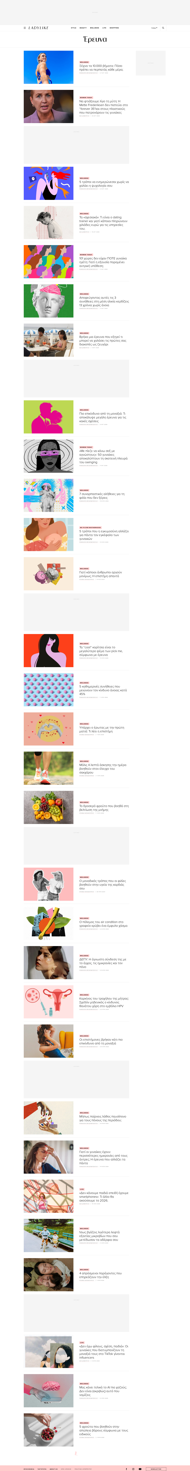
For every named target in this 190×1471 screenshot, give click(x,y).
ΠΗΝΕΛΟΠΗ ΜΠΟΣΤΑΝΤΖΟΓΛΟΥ (88, 73)
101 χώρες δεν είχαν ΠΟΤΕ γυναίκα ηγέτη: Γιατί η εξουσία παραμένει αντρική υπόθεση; (103, 262)
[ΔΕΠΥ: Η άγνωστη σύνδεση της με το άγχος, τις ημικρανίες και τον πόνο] (48, 962)
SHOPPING (114, 28)
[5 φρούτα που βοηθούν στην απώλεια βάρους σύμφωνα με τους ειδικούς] (48, 1429)
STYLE (73, 28)
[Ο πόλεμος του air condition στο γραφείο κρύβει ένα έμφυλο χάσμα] (48, 923)
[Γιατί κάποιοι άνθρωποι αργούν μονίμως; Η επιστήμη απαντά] (48, 573)
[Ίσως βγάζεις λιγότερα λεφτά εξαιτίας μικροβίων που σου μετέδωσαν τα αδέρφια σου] (48, 1235)
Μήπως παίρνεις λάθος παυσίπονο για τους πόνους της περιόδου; (102, 1118)
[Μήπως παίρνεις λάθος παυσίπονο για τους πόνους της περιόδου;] (48, 1117)
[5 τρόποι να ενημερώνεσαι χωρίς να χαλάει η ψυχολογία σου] (48, 183)
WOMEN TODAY (86, 97)
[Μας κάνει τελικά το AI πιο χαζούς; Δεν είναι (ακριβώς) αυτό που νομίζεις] (48, 1390)
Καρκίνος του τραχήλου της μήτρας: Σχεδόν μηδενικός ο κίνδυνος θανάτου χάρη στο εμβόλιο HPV (104, 1002)
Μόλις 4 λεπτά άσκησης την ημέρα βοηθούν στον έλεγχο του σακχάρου (102, 768)
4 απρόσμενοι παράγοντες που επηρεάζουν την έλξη (100, 1275)
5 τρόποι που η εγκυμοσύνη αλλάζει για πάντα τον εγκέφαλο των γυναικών (104, 535)
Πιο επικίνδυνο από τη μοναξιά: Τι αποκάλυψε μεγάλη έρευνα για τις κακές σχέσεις (102, 417)
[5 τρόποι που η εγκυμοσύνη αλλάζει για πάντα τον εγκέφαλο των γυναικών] (48, 534)
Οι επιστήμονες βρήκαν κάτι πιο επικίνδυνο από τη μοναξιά (101, 1041)
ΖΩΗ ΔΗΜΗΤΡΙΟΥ (84, 115)
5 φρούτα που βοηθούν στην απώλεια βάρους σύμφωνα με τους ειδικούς (103, 1430)
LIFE (104, 28)
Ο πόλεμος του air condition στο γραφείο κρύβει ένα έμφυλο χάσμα (103, 923)
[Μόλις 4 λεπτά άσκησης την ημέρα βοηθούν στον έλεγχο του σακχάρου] (48, 768)
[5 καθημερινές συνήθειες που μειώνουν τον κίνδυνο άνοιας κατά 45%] (48, 689)
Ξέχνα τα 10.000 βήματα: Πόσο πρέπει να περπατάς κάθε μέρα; (101, 67)
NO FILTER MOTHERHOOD (90, 527)
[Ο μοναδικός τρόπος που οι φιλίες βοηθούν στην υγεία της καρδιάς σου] (48, 884)
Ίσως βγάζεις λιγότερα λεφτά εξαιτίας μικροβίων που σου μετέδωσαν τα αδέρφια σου (99, 1236)
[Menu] (25, 28)
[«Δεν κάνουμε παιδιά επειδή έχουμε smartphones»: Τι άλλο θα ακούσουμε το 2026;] (48, 1196)
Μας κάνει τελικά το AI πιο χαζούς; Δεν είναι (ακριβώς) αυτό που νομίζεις (103, 1391)
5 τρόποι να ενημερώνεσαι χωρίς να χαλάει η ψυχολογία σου (104, 183)
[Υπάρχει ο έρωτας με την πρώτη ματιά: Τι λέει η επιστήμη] (48, 729)
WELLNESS (94, 28)
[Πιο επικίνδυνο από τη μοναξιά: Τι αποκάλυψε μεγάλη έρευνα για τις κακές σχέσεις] (48, 416)
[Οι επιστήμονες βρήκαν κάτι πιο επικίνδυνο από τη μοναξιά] (48, 1041)
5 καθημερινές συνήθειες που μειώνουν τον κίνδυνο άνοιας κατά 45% (103, 690)
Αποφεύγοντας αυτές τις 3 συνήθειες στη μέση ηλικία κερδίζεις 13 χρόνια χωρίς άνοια (104, 301)
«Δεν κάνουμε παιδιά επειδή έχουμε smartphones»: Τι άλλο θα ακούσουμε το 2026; (104, 1196)
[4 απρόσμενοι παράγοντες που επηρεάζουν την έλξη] (48, 1274)
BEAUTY (83, 28)
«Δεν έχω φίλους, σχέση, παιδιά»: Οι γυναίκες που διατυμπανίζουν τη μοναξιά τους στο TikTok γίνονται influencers (103, 1352)
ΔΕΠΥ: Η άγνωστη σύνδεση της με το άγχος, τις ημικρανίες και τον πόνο (102, 963)
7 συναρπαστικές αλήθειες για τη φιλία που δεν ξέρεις (101, 495)
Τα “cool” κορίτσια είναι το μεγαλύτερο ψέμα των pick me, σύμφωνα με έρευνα (101, 651)
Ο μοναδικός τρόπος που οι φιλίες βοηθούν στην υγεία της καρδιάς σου (102, 884)
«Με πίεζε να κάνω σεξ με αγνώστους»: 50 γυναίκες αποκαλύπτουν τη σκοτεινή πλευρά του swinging (103, 456)
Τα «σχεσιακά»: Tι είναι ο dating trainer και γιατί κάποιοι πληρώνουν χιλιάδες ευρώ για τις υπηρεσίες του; (103, 223)
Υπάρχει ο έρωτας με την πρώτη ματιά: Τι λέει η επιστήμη (101, 729)
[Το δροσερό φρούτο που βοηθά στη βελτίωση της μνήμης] (48, 807)
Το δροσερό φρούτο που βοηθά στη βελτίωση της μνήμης (104, 808)
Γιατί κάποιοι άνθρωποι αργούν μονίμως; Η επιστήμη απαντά (100, 574)
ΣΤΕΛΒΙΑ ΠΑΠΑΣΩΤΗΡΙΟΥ (86, 579)
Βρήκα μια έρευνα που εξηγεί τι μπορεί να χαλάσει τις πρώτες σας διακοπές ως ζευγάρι (102, 340)
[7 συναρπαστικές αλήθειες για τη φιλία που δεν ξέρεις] (48, 495)
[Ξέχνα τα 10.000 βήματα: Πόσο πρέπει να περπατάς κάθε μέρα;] (48, 67)
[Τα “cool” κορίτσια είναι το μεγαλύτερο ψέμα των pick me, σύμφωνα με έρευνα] (48, 650)
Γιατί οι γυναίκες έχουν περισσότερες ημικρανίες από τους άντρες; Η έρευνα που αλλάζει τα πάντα (103, 1157)
